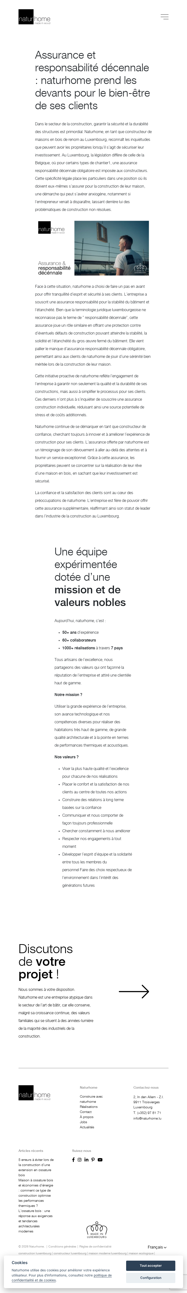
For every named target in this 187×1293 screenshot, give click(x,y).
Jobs (83, 1122)
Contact (86, 1112)
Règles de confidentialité (95, 1246)
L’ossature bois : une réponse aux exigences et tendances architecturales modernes (36, 1221)
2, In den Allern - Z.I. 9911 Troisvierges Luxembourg (148, 1102)
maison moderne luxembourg (108, 1253)
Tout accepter (151, 1265)
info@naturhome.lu (147, 1118)
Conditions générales (62, 1246)
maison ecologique (141, 1253)
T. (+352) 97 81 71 (147, 1113)
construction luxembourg (35, 1253)
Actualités (87, 1127)
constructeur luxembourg (70, 1253)
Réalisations (89, 1107)
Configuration (150, 1278)
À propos (87, 1117)
